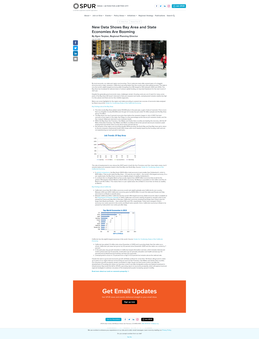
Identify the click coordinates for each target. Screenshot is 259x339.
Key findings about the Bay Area (102, 107)
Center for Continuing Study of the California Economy (123, 103)
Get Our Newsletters (113, 319)
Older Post (124, 22)
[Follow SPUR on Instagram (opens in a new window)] (169, 6)
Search (170, 15)
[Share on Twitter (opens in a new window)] (75, 48)
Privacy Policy (166, 330)
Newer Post (135, 22)
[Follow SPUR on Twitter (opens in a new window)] (160, 6)
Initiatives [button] (131, 15)
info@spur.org (155, 323)
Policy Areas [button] (119, 15)
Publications (160, 15)
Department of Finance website (108, 198)
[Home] (85, 6)
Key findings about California (101, 187)
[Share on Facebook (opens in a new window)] (75, 42)
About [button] (86, 15)
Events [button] (108, 15)
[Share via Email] (75, 58)
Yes (128, 337)
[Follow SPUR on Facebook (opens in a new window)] (156, 6)
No (131, 337)
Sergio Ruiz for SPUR (103, 78)
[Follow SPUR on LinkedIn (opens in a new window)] (165, 6)
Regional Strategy (146, 15)
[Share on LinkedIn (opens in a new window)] (75, 53)
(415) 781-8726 (146, 323)
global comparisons (103, 172)
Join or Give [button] (97, 15)
